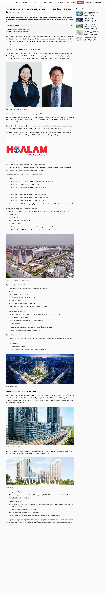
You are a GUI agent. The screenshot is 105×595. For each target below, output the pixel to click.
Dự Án (7, 2)
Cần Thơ (51, 2)
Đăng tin (80, 2)
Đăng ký (88, 2)
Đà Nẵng (43, 2)
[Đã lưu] (74, 2)
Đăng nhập (98, 2)
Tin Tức (69, 2)
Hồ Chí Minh (25, 2)
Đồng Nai (60, 2)
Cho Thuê (16, 2)
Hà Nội (35, 2)
